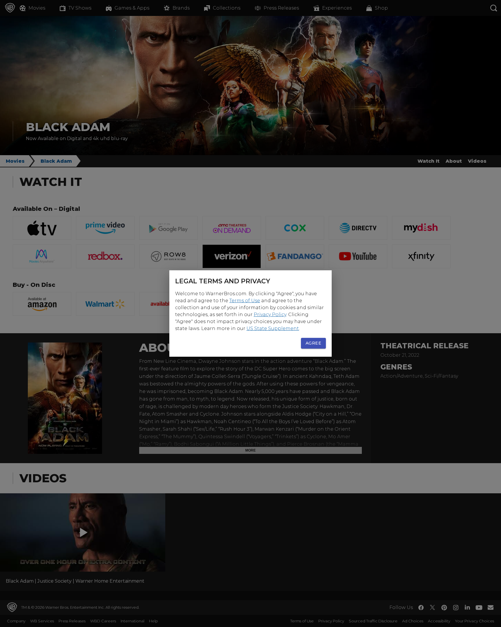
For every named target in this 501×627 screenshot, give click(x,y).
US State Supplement (272, 328)
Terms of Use (244, 300)
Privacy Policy (270, 314)
